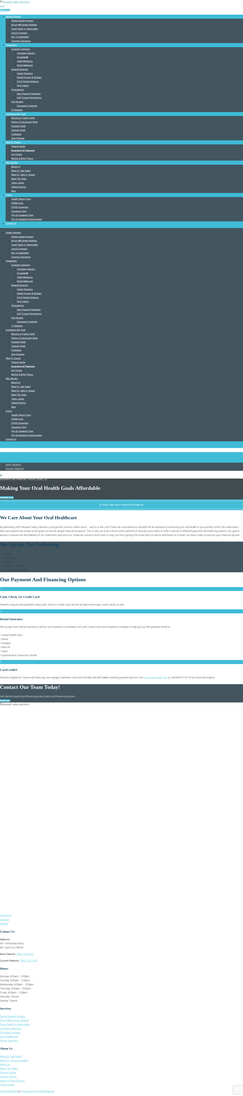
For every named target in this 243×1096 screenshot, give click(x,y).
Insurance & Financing (23, 150)
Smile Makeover (25, 65)
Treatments (11, 45)
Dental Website (8, 1091)
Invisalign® (22, 57)
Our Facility (16, 154)
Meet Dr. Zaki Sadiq (21, 170)
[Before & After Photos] (0, 445)
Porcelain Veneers (26, 53)
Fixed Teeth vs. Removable (24, 29)
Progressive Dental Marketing (37, 1091)
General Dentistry (19, 69)
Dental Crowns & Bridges (29, 77)
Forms (9, 195)
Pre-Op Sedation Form (22, 215)
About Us (15, 166)
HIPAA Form (17, 203)
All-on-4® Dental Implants (24, 25)
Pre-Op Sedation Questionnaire (26, 219)
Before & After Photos (22, 158)
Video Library (17, 183)
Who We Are (12, 162)
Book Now (5, 10)
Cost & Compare (19, 33)
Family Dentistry (25, 73)
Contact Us (11, 223)
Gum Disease (17, 138)
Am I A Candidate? (20, 37)
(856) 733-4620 (25, 954)
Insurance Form (18, 211)
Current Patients (15, 468)
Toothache (16, 134)
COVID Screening (19, 207)
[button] (5, 700)
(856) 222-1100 (28, 960)
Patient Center (18, 146)
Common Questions (21, 41)
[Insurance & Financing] (0, 454)
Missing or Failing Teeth (23, 118)
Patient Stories (18, 187)
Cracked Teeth (18, 130)
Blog (13, 191)
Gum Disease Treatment (28, 93)
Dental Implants (13, 16)
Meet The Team (19, 178)
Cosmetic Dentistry (20, 49)
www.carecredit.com (155, 677)
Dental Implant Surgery (22, 20)
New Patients (13, 464)
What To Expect (13, 142)
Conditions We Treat (15, 114)
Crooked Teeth (18, 126)
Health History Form (21, 199)
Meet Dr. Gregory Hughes (14, 1060)
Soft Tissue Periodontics (29, 97)
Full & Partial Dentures (28, 81)
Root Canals (23, 85)
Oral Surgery (17, 101)
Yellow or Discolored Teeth (24, 122)
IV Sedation (17, 110)
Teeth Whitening (25, 61)
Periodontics (17, 89)
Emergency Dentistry (27, 106)
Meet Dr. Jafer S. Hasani (23, 174)
